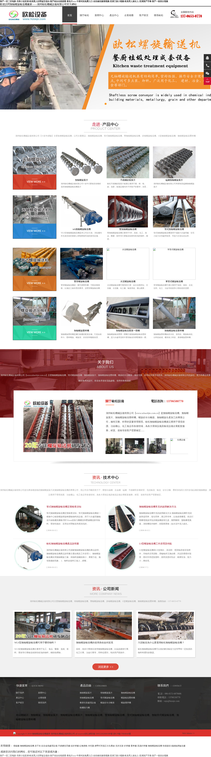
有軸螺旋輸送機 (87, 698)
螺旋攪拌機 (126, 702)
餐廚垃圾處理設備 (88, 702)
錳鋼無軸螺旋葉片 (174, 180)
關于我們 (20, 693)
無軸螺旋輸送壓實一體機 (128, 330)
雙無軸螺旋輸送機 (128, 229)
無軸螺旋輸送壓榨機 (174, 330)
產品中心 (114, 15)
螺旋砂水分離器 (107, 702)
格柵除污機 (85, 707)
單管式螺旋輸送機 (174, 281)
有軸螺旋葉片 (106, 693)
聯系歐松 (158, 15)
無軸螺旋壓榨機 (81, 330)
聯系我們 (42, 702)
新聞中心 (99, 15)
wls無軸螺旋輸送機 (82, 229)
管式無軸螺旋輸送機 (174, 229)
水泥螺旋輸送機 (127, 281)
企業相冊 (129, 15)
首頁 (69, 15)
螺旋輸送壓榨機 (128, 698)
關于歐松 (84, 15)
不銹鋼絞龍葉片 (127, 180)
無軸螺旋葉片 (81, 180)
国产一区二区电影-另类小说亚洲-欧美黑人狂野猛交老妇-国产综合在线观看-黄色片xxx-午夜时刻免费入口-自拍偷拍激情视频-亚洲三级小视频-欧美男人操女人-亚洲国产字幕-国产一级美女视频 (84, 1)
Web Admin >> (188, 733)
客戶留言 (143, 15)
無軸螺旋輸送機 (128, 693)
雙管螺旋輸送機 (81, 281)
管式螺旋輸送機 (107, 698)
